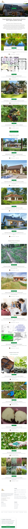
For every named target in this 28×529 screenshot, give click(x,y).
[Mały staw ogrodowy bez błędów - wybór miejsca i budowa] (14, 41)
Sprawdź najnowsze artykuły (14, 131)
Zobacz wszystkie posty (14, 242)
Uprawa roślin (14, 123)
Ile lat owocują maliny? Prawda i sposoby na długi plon (20, 498)
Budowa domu (16, 503)
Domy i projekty (14, 8)
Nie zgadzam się (8, 525)
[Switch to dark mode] (25, 1)
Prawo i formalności (14, 317)
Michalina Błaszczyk (3, 503)
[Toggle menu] (26, 1)
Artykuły (15, 488)
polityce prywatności (10, 523)
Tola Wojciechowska (3, 504)
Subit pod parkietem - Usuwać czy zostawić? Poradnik (20, 497)
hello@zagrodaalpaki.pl (4, 500)
